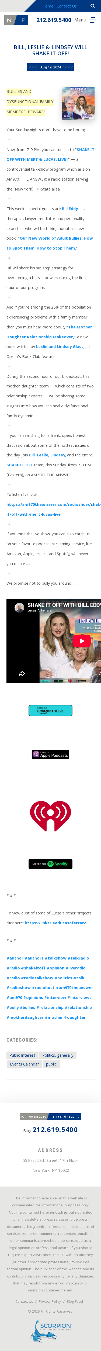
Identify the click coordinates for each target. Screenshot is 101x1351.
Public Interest (22, 1055)
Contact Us (67, 6)
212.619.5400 (53, 21)
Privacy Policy (50, 1302)
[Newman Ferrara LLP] (16, 20)
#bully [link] (12, 1008)
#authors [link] (34, 958)
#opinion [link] (55, 968)
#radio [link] (13, 968)
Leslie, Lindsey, (51, 455)
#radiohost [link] (43, 988)
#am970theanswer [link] (74, 988)
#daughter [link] (75, 1018)
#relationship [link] (50, 1008)
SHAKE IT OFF (19, 465)
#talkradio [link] (78, 958)
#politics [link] (63, 978)
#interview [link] (55, 998)
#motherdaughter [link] (25, 1018)
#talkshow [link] (56, 958)
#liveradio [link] (75, 968)
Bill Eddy (70, 209)
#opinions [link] (33, 998)
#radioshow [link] (18, 988)
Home (47, 6)
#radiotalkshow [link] (37, 978)
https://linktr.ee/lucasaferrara (55, 923)
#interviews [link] (79, 998)
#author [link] (14, 958)
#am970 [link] (14, 998)
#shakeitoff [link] (33, 968)
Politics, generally (57, 1055)
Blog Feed (75, 1302)
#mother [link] (54, 1018)
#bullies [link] (27, 1008)
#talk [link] (78, 978)
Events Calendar (24, 1064)
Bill (32, 455)
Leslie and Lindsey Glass (59, 347)
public (51, 1064)
